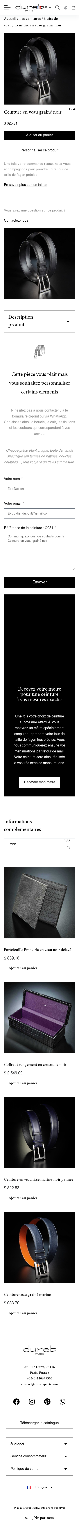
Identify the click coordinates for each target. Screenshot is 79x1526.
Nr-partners (44, 1518)
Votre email (13, 503)
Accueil (10, 19)
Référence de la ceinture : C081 (29, 528)
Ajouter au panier (39, 135)
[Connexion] (65, 7)
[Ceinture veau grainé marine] (39, 1247)
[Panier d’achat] (73, 7)
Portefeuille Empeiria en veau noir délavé (37, 950)
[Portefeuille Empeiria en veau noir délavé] (39, 902)
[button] (44, 7)
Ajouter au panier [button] (23, 968)
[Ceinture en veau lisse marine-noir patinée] (39, 1132)
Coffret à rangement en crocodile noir (35, 1065)
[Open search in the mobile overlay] (57, 8)
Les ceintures (30, 19)
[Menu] (7, 7)
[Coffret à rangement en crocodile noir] (39, 1017)
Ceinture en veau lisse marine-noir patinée (38, 1180)
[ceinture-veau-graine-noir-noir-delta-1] (39, 69)
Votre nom (12, 479)
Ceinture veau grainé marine (27, 1295)
